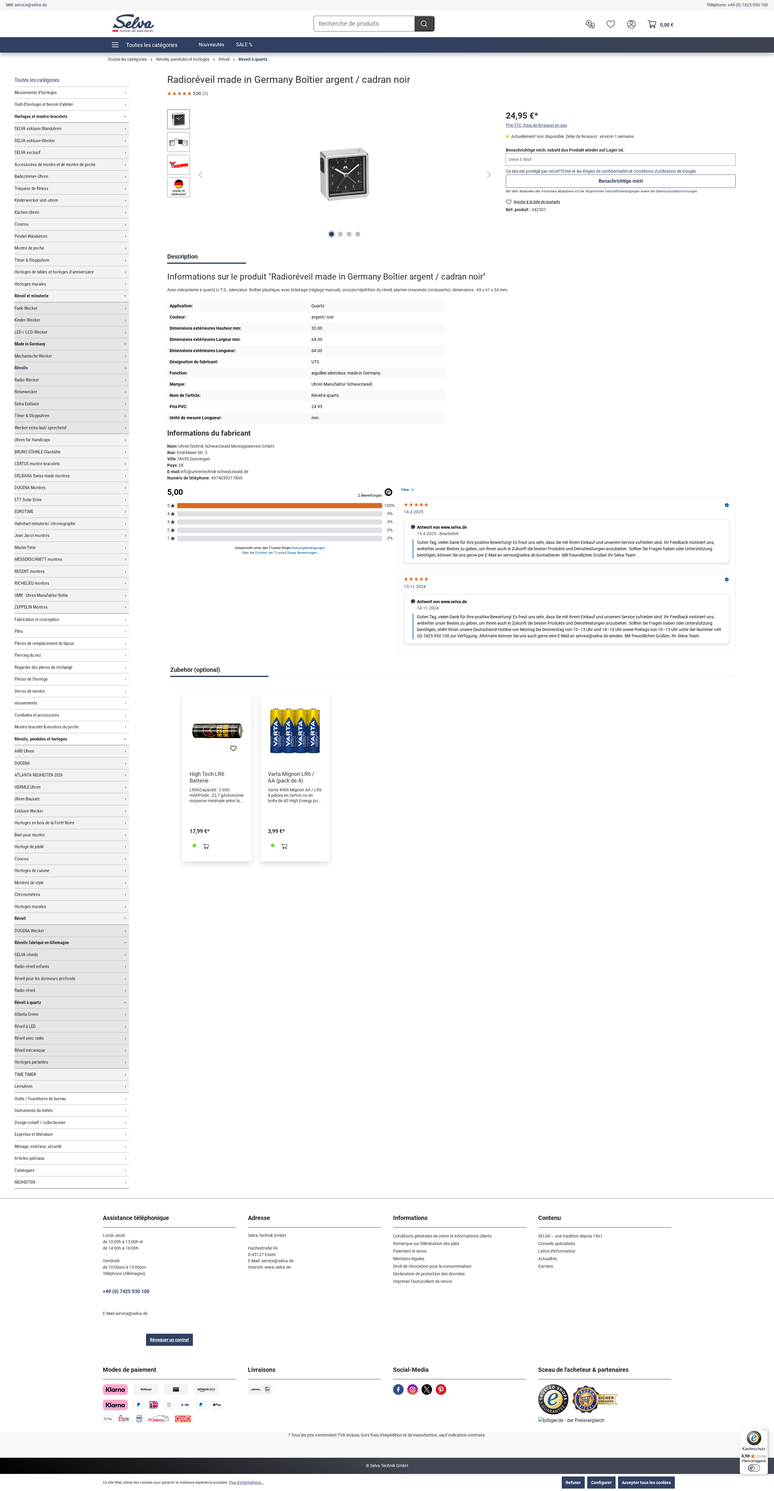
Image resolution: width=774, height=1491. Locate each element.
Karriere (545, 1266)
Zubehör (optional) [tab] (195, 669)
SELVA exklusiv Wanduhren (38, 128)
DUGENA (22, 763)
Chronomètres (27, 894)
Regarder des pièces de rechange (44, 667)
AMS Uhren (24, 751)
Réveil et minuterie (31, 296)
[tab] (206, 257)
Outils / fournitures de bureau (40, 1098)
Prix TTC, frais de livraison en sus (536, 125)
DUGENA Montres (30, 487)
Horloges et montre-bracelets (41, 116)
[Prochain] (488, 175)
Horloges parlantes (31, 1062)
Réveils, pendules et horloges (41, 739)
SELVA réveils (26, 954)
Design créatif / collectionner (40, 1122)
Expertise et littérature (34, 1134)
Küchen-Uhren (27, 212)
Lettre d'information (556, 1251)
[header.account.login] (630, 23)
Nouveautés (211, 44)
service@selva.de (31, 4)
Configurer (601, 1482)
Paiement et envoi (409, 1251)
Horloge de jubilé (29, 846)
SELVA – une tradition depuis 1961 (570, 1236)
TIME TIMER (25, 1074)
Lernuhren (23, 1086)
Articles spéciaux (30, 1158)
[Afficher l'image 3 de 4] (349, 234)
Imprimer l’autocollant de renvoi (422, 1281)
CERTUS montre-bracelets (37, 463)
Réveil (20, 918)
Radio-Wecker (27, 380)
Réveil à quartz (28, 1002)
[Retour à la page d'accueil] (133, 23)
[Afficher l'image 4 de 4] (358, 234)
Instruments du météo (34, 1110)
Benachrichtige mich (621, 181)
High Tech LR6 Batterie (207, 777)
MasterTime (25, 547)
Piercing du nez (28, 655)
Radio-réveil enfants (32, 966)
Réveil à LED (25, 1026)
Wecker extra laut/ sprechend (40, 427)
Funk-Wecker (26, 308)
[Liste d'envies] (609, 23)
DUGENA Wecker (29, 931)
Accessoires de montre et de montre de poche (55, 164)
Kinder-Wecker (27, 320)
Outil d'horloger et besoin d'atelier (44, 104)
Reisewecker (26, 391)
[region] (330, 175)
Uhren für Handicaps (32, 440)
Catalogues (24, 1170)
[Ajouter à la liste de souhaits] (233, 750)
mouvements (26, 703)
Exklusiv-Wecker (29, 811)
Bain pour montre (30, 835)
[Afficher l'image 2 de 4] (340, 234)
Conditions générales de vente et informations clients (442, 1236)
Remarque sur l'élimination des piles (426, 1243)
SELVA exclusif (28, 152)
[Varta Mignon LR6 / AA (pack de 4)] (295, 731)
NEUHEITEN (25, 1182)
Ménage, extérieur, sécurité (38, 1146)
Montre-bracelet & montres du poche (47, 727)
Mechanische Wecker (33, 356)
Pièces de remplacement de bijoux (44, 643)
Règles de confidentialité (605, 171)
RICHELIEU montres (32, 583)
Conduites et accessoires (37, 715)
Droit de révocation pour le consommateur (432, 1266)
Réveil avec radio (29, 1038)
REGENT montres (30, 571)
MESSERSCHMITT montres (38, 559)
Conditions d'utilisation (654, 171)
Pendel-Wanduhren (31, 236)
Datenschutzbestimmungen (676, 191)
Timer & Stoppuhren (32, 260)
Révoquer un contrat (169, 1339)
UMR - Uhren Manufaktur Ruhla (41, 595)
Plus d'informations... (246, 1482)
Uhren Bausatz (27, 799)
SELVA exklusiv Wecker (35, 140)
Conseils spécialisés (556, 1243)
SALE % (244, 44)
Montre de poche (29, 248)
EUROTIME (24, 511)
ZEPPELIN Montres (31, 607)
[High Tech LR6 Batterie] (217, 731)
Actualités (547, 1258)
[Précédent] (200, 175)
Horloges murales (30, 284)
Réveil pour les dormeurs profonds (45, 978)
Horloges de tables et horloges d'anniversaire (54, 272)
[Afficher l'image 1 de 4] (331, 234)
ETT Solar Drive (28, 499)
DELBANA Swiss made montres (42, 476)
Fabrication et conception (37, 619)
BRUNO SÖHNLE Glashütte (37, 452)
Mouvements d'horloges (36, 92)
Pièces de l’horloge (31, 679)
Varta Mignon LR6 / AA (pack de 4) (291, 777)
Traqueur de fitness (31, 188)
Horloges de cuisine (32, 870)
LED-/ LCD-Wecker (31, 332)
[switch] (754, 1468)
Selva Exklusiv (27, 404)
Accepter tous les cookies (646, 1482)
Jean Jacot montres (32, 535)
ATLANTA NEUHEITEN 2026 (39, 775)
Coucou (21, 224)
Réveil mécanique (30, 1050)
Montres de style (29, 882)
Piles (19, 631)
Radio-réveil (25, 990)
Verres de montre (30, 691)
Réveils (21, 368)
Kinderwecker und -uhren (36, 200)
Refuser (573, 1482)
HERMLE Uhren (28, 787)
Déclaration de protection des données (429, 1273)
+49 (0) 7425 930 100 (747, 4)
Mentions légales (408, 1258)
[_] (344, 174)
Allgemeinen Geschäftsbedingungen (612, 191)
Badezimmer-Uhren (31, 176)
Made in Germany (30, 344)
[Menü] (764, 1431)
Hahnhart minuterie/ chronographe (45, 523)
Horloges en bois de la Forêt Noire (44, 823)
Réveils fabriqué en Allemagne (42, 942)
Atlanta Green (26, 1014)
